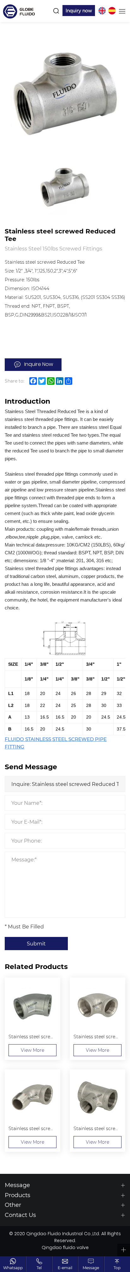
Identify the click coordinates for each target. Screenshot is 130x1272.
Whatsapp (13, 1267)
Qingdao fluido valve (65, 1248)
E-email (65, 1267)
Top (117, 1267)
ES (112, 10)
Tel (39, 1267)
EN (102, 10)
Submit (36, 943)
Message (91, 1267)
